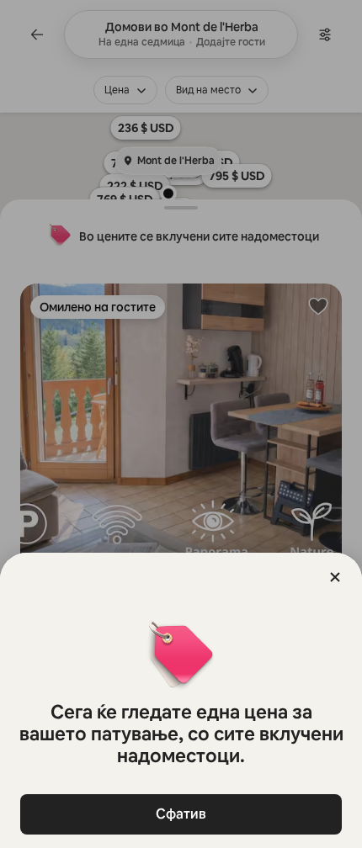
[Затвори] (335, 577)
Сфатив (181, 814)
